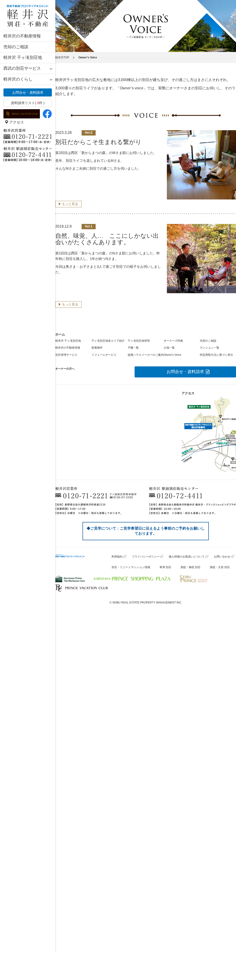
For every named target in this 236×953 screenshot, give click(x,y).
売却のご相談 (15, 47)
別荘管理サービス (66, 354)
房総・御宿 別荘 (190, 567)
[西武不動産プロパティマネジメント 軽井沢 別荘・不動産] (28, 15)
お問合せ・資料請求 (27, 92)
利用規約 (117, 556)
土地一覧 (169, 347)
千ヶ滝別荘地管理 (139, 340)
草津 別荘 (165, 567)
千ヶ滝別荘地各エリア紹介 (108, 340)
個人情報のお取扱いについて (187, 556)
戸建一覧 (133, 347)
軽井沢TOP (62, 57)
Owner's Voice (172, 354)
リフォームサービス (103, 354)
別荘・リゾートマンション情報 (131, 567)
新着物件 (97, 347)
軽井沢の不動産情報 (22, 36)
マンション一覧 (209, 347)
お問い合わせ (222, 556)
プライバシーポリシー (145, 556)
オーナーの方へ (65, 368)
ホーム (60, 334)
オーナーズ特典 (173, 340)
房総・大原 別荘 (220, 567)
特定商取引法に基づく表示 (216, 354)
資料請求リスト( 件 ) (27, 103)
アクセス (16, 122)
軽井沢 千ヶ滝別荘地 (22, 57)
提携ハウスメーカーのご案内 (146, 354)
